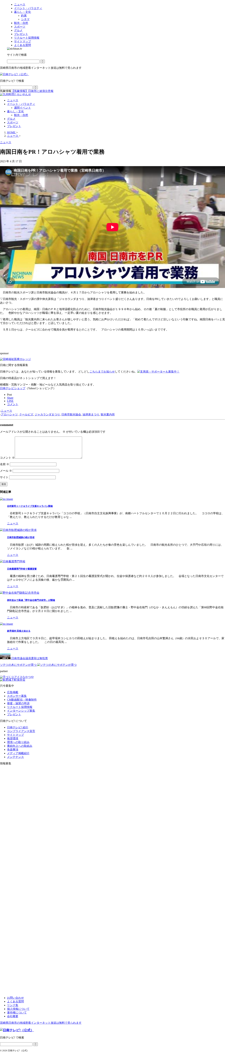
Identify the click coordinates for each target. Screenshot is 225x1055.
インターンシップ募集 (21, 710)
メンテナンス (15, 756)
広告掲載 (12, 692)
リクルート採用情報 (19, 707)
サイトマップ (15, 734)
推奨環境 (12, 738)
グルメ (11, 118)
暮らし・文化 (15, 111)
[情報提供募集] (112, 880)
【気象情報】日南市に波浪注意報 (32, 90)
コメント (7, 457)
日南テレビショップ (12, 388)
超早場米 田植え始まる (18, 631)
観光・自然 (21, 115)
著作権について (17, 1012)
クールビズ (26, 414)
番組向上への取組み (19, 745)
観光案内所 (108, 414)
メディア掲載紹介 (18, 753)
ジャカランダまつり (47, 414)
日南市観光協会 (71, 414)
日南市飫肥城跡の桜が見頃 (20, 537)
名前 (4, 464)
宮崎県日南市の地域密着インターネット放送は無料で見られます (41, 1022)
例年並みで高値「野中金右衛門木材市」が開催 (31, 600)
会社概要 (12, 1016)
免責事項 (12, 749)
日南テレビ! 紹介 (17, 727)
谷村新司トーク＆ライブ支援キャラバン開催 (30, 506)
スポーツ (12, 122)
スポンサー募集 (17, 695)
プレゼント (14, 126)
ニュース (12, 100)
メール (6, 470)
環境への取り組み (18, 742)
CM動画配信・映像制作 (22, 699)
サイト (4, 477)
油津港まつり (90, 414)
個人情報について (18, 1008)
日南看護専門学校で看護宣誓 (22, 568)
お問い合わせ (15, 997)
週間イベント (22, 107)
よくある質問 (15, 1001)
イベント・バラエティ (21, 103)
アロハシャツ (9, 414)
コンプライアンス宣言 (21, 731)
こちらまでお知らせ (102, 371)
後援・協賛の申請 (18, 703)
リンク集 (12, 1005)
